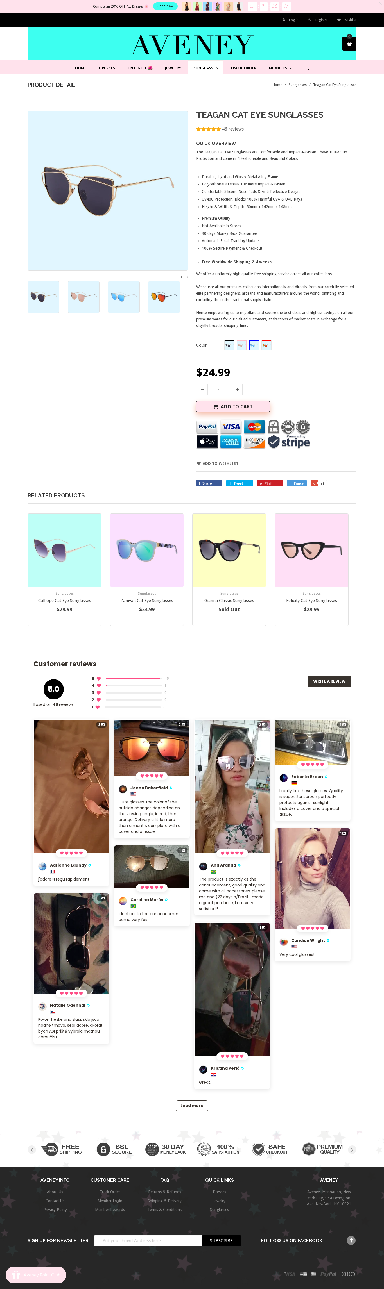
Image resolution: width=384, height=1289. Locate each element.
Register (321, 20)
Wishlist (350, 20)
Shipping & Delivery (165, 1201)
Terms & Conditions (165, 1209)
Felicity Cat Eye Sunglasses (311, 600)
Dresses (219, 1192)
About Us (55, 1192)
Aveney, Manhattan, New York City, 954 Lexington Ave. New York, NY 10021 (329, 1198)
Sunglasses (298, 85)
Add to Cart (237, 407)
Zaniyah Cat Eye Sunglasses (147, 600)
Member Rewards (110, 1209)
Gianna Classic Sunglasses (229, 600)
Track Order (110, 1192)
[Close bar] (380, 3)
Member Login (110, 1201)
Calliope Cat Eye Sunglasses (64, 600)
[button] (220, 130)
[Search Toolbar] (306, 68)
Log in (294, 20)
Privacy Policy (55, 1209)
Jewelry (219, 1201)
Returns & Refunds (164, 1192)
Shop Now (165, 6)
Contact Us (55, 1201)
